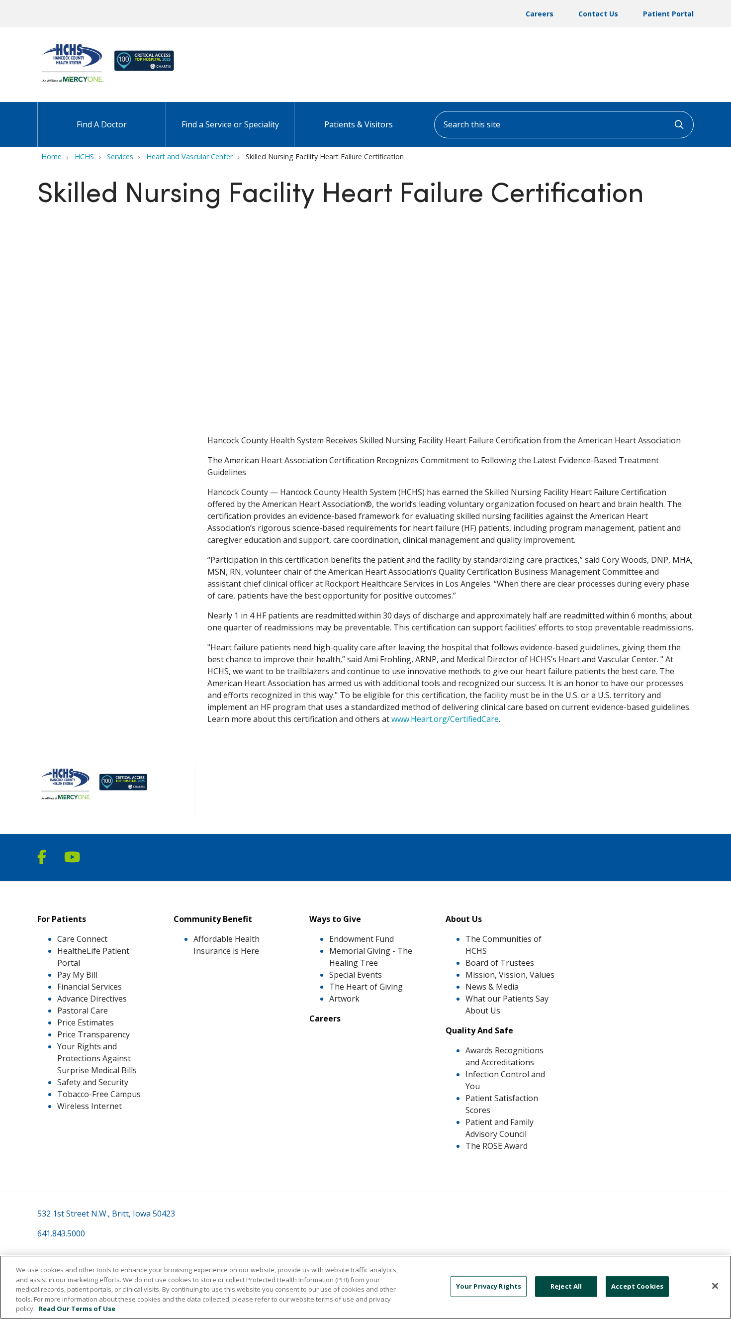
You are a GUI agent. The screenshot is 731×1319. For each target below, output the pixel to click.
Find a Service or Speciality (230, 124)
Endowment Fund (361, 938)
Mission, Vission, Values (509, 974)
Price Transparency (93, 1034)
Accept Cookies (637, 1286)
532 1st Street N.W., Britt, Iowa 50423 (106, 1213)
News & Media (492, 986)
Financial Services (89, 986)
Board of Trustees (499, 962)
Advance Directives (92, 998)
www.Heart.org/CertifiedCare (445, 718)
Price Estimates (85, 1022)
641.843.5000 (61, 1233)
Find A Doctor (102, 124)
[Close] (715, 1286)
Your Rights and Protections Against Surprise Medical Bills (97, 1058)
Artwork (344, 998)
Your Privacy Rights (488, 1286)
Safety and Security (92, 1082)
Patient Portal (668, 13)
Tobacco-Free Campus (99, 1094)
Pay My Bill (77, 974)
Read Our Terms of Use (77, 1308)
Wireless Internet (89, 1106)
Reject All (566, 1286)
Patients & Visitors (358, 124)
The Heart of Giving (366, 986)
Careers (539, 13)
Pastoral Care (82, 1010)
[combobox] (564, 124)
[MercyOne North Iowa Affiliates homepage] (110, 83)
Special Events (355, 974)
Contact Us (598, 13)
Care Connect (82, 938)
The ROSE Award (496, 1145)
